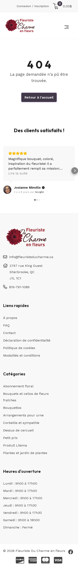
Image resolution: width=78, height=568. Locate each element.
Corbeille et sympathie (21, 423)
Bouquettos (12, 408)
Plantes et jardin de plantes (25, 453)
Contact (9, 333)
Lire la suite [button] (17, 173)
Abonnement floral (18, 386)
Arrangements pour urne (23, 415)
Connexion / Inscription (33, 6)
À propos (10, 318)
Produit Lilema (15, 445)
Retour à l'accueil (39, 97)
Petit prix (10, 438)
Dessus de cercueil (18, 430)
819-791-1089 (19, 287)
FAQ (6, 325)
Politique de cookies (19, 348)
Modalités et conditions (21, 355)
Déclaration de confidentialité (26, 340)
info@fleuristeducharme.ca (31, 257)
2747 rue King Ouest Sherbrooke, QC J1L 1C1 (26, 272)
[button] (3, 170)
